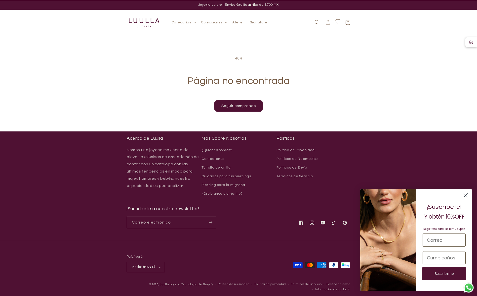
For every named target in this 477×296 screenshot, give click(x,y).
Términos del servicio (306, 284)
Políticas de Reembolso (297, 159)
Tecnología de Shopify (197, 284)
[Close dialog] (465, 195)
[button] (183, 22)
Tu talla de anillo (215, 167)
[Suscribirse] (210, 222)
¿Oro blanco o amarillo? (221, 193)
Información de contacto (332, 289)
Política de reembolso (233, 284)
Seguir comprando (238, 106)
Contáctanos (212, 159)
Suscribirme (444, 274)
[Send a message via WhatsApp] (469, 288)
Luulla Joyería (170, 284)
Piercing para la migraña (223, 185)
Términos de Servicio (295, 176)
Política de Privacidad (296, 150)
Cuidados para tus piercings (226, 176)
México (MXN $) (143, 267)
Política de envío (338, 284)
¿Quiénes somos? (216, 150)
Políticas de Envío (292, 167)
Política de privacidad (270, 284)
